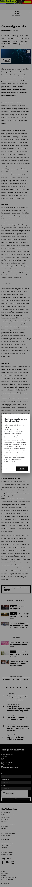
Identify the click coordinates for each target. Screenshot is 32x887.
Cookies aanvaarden (22, 469)
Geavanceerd (9, 469)
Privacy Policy (11, 461)
